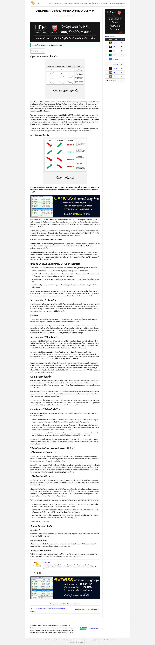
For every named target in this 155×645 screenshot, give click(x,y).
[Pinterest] (37, 573)
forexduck (73, 16)
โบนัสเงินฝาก (77, 3)
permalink (77, 604)
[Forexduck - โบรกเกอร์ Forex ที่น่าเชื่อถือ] (32, 3)
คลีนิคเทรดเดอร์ (120, 3)
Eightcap (115, 64)
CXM (114, 80)
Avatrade (115, 59)
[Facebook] (32, 573)
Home (51, 3)
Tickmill (115, 68)
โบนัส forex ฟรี (68, 3)
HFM (114, 47)
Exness (115, 43)
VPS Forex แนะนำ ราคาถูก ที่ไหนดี (86, 609)
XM (114, 51)
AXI (114, 76)
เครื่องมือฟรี (104, 3)
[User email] (40, 573)
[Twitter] (35, 573)
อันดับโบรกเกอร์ (58, 3)
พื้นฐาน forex (96, 3)
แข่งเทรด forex (86, 3)
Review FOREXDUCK (96, 628)
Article (64, 604)
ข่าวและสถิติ (112, 3)
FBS (114, 72)
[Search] (38, 3)
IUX (114, 55)
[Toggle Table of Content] (41, 51)
